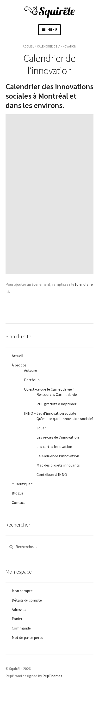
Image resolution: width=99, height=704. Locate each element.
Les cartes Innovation (54, 446)
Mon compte (22, 590)
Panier (17, 618)
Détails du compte (27, 600)
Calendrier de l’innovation (58, 456)
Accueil (28, 46)
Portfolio (32, 379)
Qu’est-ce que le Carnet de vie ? (49, 389)
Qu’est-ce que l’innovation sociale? (65, 418)
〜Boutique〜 (23, 483)
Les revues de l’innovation (58, 437)
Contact (18, 502)
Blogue (18, 493)
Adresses (19, 609)
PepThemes (52, 675)
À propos (19, 365)
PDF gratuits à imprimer (56, 403)
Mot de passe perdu (27, 637)
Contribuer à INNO (52, 474)
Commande (21, 628)
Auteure (30, 370)
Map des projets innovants (58, 465)
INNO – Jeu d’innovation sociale (50, 413)
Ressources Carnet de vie (57, 394)
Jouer (41, 428)
